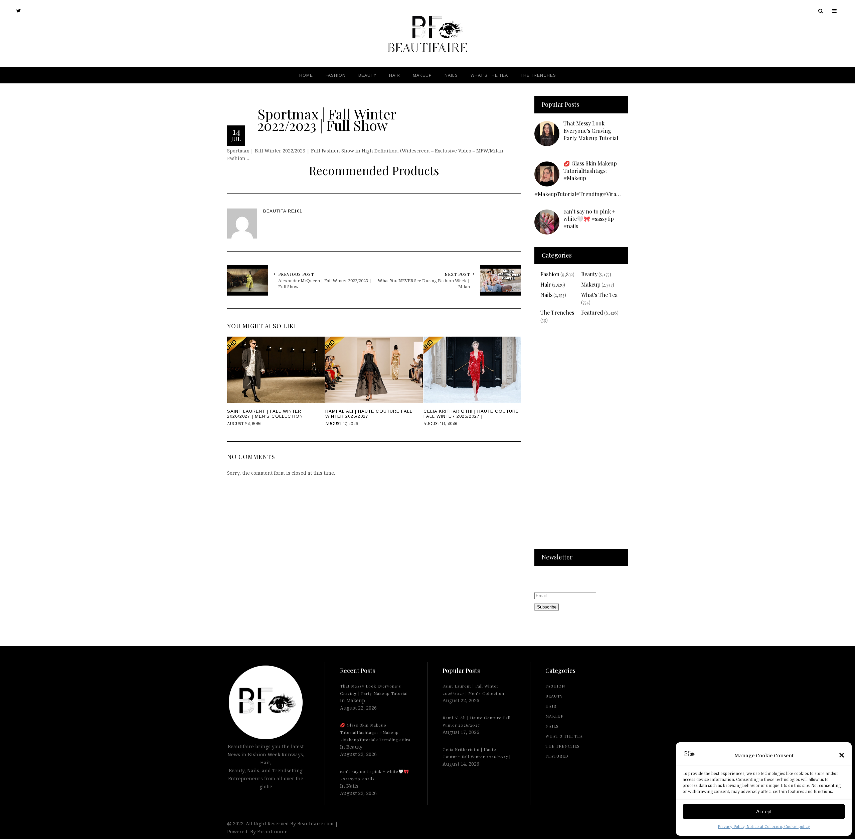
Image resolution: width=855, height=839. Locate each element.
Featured (592, 312)
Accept (764, 811)
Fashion (549, 274)
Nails (546, 294)
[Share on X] (6, 403)
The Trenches (557, 312)
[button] (841, 755)
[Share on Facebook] (6, 418)
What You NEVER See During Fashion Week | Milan (424, 284)
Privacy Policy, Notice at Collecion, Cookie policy (764, 826)
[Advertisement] (581, 440)
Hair (545, 284)
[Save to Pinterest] (6, 434)
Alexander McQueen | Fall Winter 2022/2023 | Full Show (324, 284)
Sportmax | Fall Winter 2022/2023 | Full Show (327, 119)
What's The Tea (599, 294)
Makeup (591, 284)
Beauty (589, 274)
